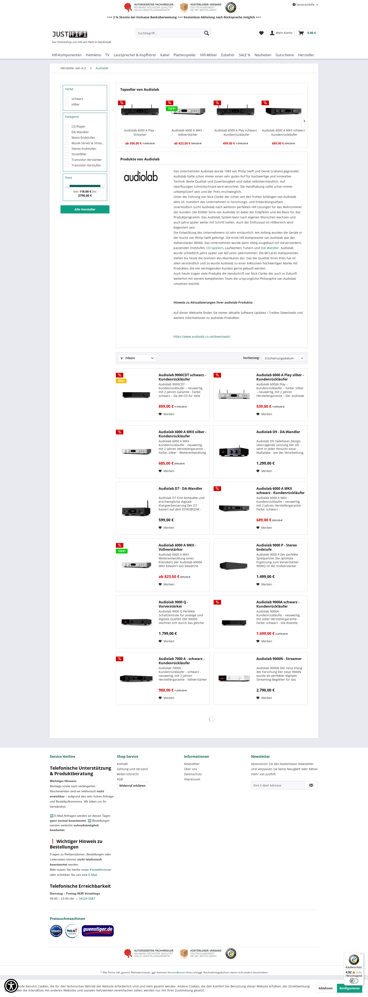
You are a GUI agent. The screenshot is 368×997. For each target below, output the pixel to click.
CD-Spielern (214, 248)
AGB (120, 779)
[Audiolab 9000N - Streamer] (234, 678)
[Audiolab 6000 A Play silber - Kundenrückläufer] (234, 395)
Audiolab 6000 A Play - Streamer (140, 132)
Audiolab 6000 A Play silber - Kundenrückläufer (280, 377)
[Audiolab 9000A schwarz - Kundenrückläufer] (234, 622)
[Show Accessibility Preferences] (11, 986)
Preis (68, 178)
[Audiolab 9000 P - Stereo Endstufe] (234, 565)
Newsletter (192, 764)
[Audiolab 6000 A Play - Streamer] (140, 111)
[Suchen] (206, 33)
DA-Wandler (80, 132)
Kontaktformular (100, 869)
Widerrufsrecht (128, 774)
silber (76, 104)
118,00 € (85, 191)
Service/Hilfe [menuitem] (305, 5)
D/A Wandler (270, 248)
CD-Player (78, 126)
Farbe (69, 89)
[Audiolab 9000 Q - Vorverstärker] (136, 622)
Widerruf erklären (132, 786)
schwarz (77, 99)
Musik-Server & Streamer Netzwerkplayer (88, 143)
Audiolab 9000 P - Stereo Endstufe (276, 547)
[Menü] (361, 954)
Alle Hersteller (85, 209)
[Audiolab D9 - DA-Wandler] (234, 452)
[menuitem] (173, 33)
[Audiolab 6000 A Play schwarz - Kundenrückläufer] (235, 111)
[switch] (354, 980)
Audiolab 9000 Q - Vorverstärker (173, 604)
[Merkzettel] (261, 33)
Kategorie (72, 117)
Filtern (130, 358)
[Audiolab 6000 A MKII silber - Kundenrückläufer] (136, 452)
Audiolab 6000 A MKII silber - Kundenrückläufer (182, 434)
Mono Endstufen (83, 137)
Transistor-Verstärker (87, 160)
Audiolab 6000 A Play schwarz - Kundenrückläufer (235, 132)
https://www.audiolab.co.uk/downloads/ (202, 336)
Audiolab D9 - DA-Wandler (278, 432)
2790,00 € (85, 195)
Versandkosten (176, 972)
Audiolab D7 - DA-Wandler (180, 488)
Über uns (190, 769)
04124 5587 (87, 898)
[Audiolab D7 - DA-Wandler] (136, 508)
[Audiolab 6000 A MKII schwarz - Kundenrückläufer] (283, 111)
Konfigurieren (349, 988)
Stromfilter (79, 154)
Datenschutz (193, 774)
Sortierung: (251, 358)
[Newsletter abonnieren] (311, 785)
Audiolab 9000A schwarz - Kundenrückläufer (277, 604)
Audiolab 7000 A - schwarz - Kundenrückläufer (181, 661)
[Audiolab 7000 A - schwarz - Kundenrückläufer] (136, 678)
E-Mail (92, 874)
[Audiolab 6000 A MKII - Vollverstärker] (188, 111)
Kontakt (122, 764)
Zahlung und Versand (132, 769)
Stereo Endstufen (84, 149)
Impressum (192, 779)
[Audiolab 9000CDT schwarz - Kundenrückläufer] (136, 395)
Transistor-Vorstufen (86, 165)
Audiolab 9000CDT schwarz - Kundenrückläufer (182, 377)
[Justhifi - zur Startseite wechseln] (70, 34)
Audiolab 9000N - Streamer (279, 659)
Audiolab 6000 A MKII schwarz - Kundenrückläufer (283, 132)
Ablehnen (326, 988)
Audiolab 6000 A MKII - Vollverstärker (188, 132)
